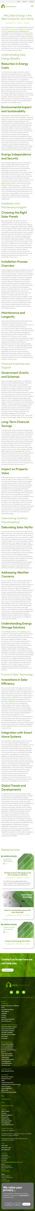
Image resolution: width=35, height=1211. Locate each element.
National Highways (6, 1088)
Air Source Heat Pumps (7, 1046)
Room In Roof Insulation (7, 1059)
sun (28, 33)
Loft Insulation (5, 1057)
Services (3, 1001)
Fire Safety (4, 1038)
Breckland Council (6, 1078)
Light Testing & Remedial (7, 1019)
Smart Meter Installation (7, 1030)
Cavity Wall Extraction (7, 1048)
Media (3, 1102)
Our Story (4, 1113)
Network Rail (4, 1090)
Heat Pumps (4, 1036)
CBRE (2, 1080)
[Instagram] (17, 992)
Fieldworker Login (6, 1147)
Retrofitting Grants (6, 1069)
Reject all (18, 1204)
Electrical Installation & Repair (9, 1027)
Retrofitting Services (6, 1042)
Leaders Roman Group (7, 1082)
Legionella (4, 1013)
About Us (3, 1109)
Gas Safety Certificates (7, 1009)
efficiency (24, 31)
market (19, 451)
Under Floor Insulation (7, 1055)
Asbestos (3, 1017)
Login (2, 1143)
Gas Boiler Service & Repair (8, 1034)
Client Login (4, 1145)
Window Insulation (6, 1061)
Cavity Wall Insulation (7, 1053)
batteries (24, 632)
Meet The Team (5, 1111)
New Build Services (6, 1021)
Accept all (26, 1204)
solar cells (12, 699)
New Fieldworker (5, 1149)
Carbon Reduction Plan (7, 1105)
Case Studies (4, 1074)
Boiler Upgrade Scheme (7, 1071)
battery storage (6, 183)
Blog (2, 1096)
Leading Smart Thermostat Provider (10, 1084)
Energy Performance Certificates (10, 1005)
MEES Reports (5, 1011)
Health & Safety (5, 1119)
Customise (8, 1204)
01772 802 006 (5, 1171)
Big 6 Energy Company (7, 1077)
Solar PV (3, 1052)
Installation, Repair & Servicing (9, 1024)
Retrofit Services (5, 1065)
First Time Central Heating (8, 1050)
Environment (4, 1117)
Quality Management (6, 1115)
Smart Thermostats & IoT (8, 1028)
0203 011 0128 (5, 1162)
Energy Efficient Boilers (7, 1044)
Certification (4, 1003)
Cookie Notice (23, 1195)
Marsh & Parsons (5, 1086)
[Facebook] (23, 992)
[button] (32, 6)
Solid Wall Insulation (6, 1063)
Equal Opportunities (6, 1121)
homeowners (12, 31)
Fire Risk (3, 1015)
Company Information (7, 1128)
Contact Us (4, 1153)
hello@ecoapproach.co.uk (16, 1162)
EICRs (3, 1007)
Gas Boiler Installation (7, 1032)
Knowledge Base (5, 1099)
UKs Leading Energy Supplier (8, 1092)
